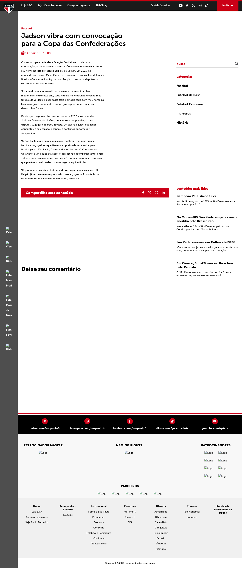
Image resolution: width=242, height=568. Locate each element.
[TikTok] (206, 5)
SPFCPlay (101, 5)
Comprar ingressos (79, 5)
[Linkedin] (163, 192)
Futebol (26, 28)
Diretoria (99, 522)
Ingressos (183, 113)
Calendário (161, 522)
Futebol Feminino (189, 104)
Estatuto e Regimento (98, 532)
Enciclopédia (161, 532)
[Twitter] (193, 5)
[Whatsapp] (156, 192)
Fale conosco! (192, 511)
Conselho (98, 527)
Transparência (98, 543)
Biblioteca (161, 517)
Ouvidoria (98, 538)
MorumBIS (130, 511)
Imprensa (192, 517)
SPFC (9, 9)
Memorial (161, 548)
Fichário (160, 538)
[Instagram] (200, 5)
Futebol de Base (188, 95)
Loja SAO (26, 5)
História (182, 123)
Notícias (227, 5)
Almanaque (160, 511)
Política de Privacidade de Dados (223, 509)
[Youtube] (180, 5)
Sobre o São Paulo (98, 511)
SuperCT (130, 517)
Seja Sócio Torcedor (50, 5)
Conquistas (161, 527)
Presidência (98, 517)
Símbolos (161, 543)
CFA (130, 522)
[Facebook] (187, 5)
